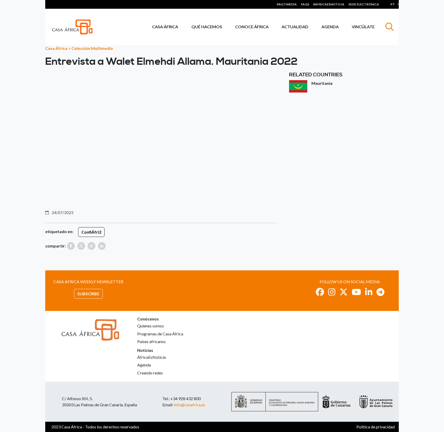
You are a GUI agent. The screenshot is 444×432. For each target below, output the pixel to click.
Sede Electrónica (363, 4)
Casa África (165, 26)
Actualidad (295, 26)
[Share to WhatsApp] (91, 246)
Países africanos (151, 341)
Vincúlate (363, 26)
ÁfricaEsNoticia (151, 357)
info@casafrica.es (189, 404)
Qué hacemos (206, 26)
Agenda (330, 26)
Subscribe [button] (88, 293)
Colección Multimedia (92, 48)
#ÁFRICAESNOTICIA (328, 4)
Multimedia (287, 4)
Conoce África (252, 26)
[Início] (74, 27)
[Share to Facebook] (71, 246)
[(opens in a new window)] (320, 291)
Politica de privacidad (375, 426)
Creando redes (150, 372)
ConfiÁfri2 (91, 231)
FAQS (305, 4)
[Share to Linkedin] (102, 246)
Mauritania (321, 83)
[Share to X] (81, 246)
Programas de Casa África (160, 333)
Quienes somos (150, 325)
